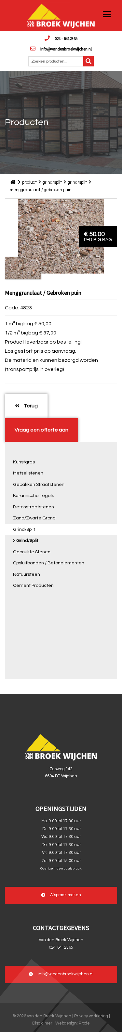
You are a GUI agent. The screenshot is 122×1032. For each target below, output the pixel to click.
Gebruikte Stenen (31, 552)
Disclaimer (42, 1023)
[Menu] (107, 14)
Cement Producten (33, 585)
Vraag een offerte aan (41, 429)
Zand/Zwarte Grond (34, 518)
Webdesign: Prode (72, 1023)
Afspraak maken (65, 895)
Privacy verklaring (91, 1016)
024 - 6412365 (66, 38)
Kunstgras (24, 462)
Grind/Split (24, 529)
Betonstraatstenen (33, 507)
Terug (30, 405)
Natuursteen (26, 574)
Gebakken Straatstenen (38, 484)
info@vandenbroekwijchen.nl (66, 48)
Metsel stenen (28, 473)
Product (29, 182)
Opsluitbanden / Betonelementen (48, 563)
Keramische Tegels (33, 495)
